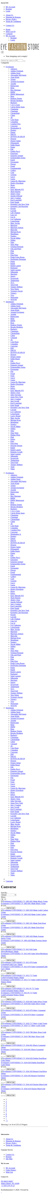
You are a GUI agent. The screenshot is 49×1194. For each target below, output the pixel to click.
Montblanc (14, 234)
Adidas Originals (16, 71)
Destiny (13, 130)
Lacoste (13, 211)
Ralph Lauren (15, 266)
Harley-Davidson (16, 183)
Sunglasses (10, 302)
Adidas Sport (15, 73)
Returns (9, 1157)
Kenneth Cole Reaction (19, 206)
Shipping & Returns (13, 17)
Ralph (12, 264)
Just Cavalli (14, 401)
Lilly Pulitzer (15, 213)
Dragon (13, 139)
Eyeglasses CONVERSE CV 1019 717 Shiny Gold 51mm (23, 1026)
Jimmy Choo (15, 194)
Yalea (12, 469)
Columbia (14, 122)
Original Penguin (16, 247)
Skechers (13, 274)
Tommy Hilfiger (16, 287)
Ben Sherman (15, 90)
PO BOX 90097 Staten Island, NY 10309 (10, 1182)
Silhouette (14, 272)
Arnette (13, 84)
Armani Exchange (17, 82)
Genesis (13, 175)
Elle (11, 149)
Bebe (12, 88)
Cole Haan (14, 120)
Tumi (12, 467)
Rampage (14, 268)
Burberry (13, 103)
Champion (14, 109)
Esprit (12, 160)
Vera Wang (14, 289)
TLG (12, 283)
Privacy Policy (11, 19)
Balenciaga (14, 86)
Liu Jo (12, 217)
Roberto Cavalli (16, 452)
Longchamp (15, 221)
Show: (3, 897)
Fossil (12, 166)
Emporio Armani (16, 156)
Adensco (13, 69)
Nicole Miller (15, 238)
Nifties (12, 240)
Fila (11, 372)
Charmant (14, 111)
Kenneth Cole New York (19, 204)
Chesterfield (15, 113)
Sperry (12, 276)
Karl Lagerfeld (16, 200)
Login (8, 11)
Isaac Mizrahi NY (17, 189)
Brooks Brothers (16, 101)
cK (11, 118)
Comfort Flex (15, 124)
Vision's (13, 293)
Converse (14, 126)
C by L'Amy (15, 105)
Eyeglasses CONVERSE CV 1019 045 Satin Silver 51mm (23, 1004)
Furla (12, 376)
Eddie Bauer (15, 145)
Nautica (13, 236)
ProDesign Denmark (18, 259)
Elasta (12, 147)
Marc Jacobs (15, 223)
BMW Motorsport (17, 94)
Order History (11, 1170)
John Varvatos (15, 395)
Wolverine (14, 297)
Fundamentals (15, 168)
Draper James (15, 141)
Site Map (9, 1159)
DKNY (13, 134)
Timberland (14, 281)
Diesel (12, 132)
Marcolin (13, 230)
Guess (12, 179)
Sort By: (4, 893)
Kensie (13, 209)
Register (9, 9)
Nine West (14, 245)
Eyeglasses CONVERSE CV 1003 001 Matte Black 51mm (23, 903)
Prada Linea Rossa (17, 257)
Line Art (13, 215)
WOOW (13, 300)
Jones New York (16, 397)
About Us (9, 15)
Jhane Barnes (15, 192)
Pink (12, 251)
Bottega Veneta (16, 98)
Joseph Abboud (16, 196)
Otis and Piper (15, 249)
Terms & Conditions (13, 21)
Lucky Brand (15, 416)
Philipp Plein (15, 435)
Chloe (12, 115)
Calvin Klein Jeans (17, 107)
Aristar (13, 79)
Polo (12, 253)
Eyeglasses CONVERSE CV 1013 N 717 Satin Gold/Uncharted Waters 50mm (19, 994)
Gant (12, 173)
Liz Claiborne (15, 219)
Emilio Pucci (15, 151)
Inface (12, 187)
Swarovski (14, 278)
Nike (12, 242)
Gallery (13, 170)
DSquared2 (14, 143)
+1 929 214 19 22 (8, 1186)
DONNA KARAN (17, 137)
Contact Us (10, 25)
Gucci (12, 177)
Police (12, 439)
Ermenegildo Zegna (17, 158)
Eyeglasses (10, 67)
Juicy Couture (15, 198)
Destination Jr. (15, 128)
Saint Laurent (15, 270)
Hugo (12, 185)
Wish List (9, 1172)
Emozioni (14, 154)
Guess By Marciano (17, 181)
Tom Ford (14, 285)
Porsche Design (16, 446)
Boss (12, 96)
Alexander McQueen (18, 75)
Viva (12, 295)
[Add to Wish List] (2, 908)
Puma (12, 261)
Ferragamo (14, 162)
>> (7, 1121)
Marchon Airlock (16, 228)
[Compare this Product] (4, 908)
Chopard (13, 338)
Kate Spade (14, 202)
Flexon (13, 164)
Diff (12, 348)
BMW (12, 92)
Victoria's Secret (16, 291)
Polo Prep (14, 255)
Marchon (13, 225)
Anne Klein (14, 77)
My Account (10, 1168)
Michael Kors (15, 232)
